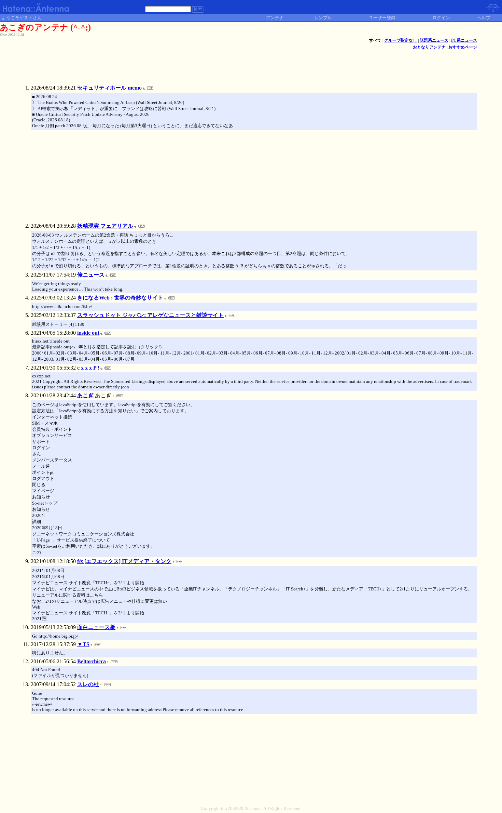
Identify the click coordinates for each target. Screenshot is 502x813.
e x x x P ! (88, 368)
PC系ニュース (464, 40)
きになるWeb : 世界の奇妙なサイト (120, 298)
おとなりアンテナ (429, 47)
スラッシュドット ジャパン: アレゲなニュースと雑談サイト (150, 315)
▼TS (83, 644)
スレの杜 (88, 684)
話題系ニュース (434, 40)
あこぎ (85, 395)
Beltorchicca (91, 661)
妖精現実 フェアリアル (105, 226)
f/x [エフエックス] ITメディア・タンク (124, 561)
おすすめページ (462, 47)
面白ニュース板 (96, 627)
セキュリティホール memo (109, 88)
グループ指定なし (400, 40)
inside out (88, 333)
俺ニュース (90, 275)
